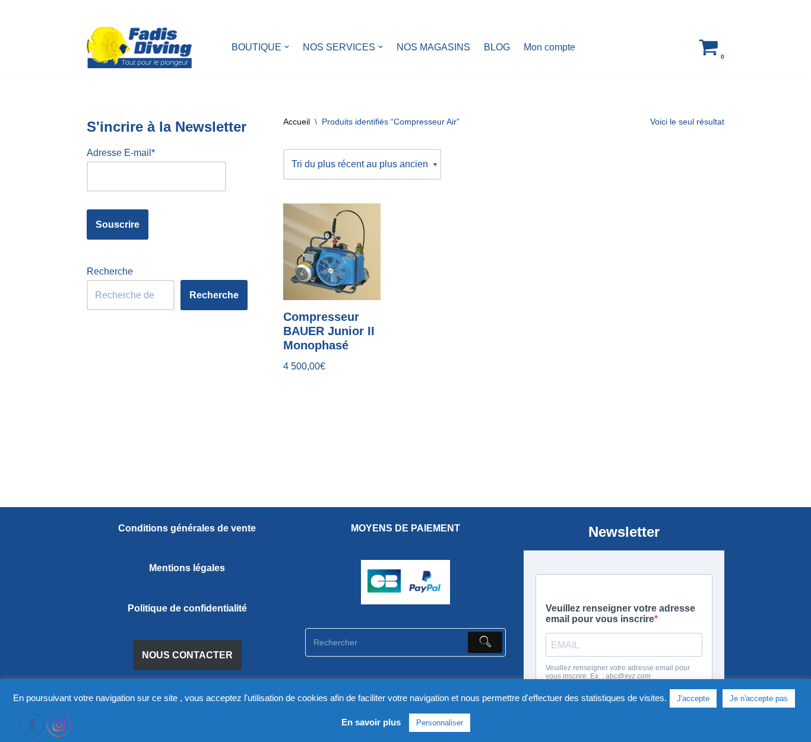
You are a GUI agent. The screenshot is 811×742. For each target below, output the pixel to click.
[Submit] (485, 642)
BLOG (497, 47)
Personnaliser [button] (439, 722)
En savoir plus (371, 722)
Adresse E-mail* (121, 153)
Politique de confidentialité (187, 608)
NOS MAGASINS (433, 47)
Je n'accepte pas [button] (759, 698)
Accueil (296, 121)
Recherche (110, 271)
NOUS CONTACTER (187, 655)
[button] (286, 46)
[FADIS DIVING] (139, 47)
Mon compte (549, 47)
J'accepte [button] (693, 698)
